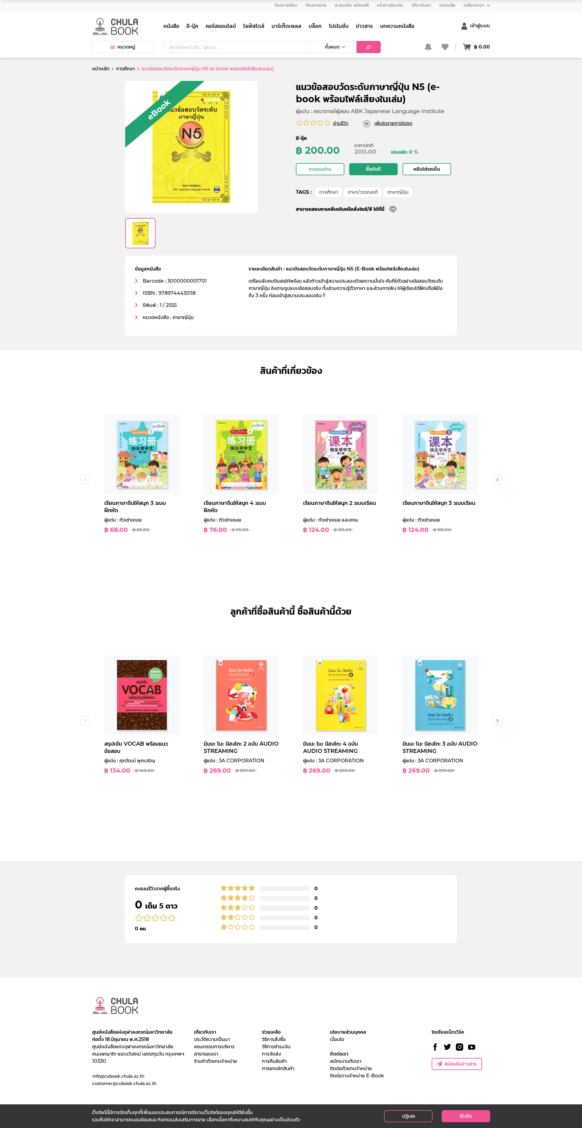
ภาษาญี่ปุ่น (398, 192)
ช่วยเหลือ (271, 1032)
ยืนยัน (466, 1116)
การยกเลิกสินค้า (278, 1068)
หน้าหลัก (100, 69)
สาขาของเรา (206, 1054)
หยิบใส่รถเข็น (426, 169)
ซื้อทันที (373, 169)
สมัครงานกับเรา (345, 1061)
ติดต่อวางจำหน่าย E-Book (357, 1076)
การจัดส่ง (271, 1054)
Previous (85, 480)
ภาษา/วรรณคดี (363, 192)
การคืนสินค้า (274, 1061)
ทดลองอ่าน (320, 169)
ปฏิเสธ (408, 1116)
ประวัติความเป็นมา (212, 1039)
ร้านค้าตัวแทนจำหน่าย (215, 1061)
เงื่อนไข (337, 1039)
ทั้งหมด (332, 47)
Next (497, 480)
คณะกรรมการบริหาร (214, 1046)
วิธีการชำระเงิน (276, 1046)
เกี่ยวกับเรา (205, 1032)
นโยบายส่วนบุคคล (348, 1032)
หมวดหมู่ (126, 47)
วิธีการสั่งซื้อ (274, 1039)
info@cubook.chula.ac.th (118, 1075)
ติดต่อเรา (339, 1054)
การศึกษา (328, 192)
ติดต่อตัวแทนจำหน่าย (351, 1068)
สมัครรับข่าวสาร (460, 1064)
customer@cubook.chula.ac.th (124, 1083)
